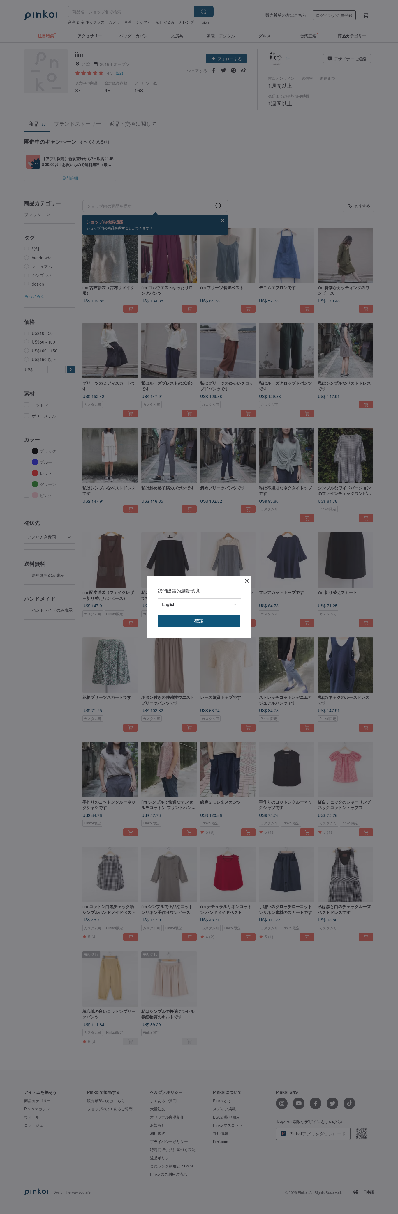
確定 (199, 620)
